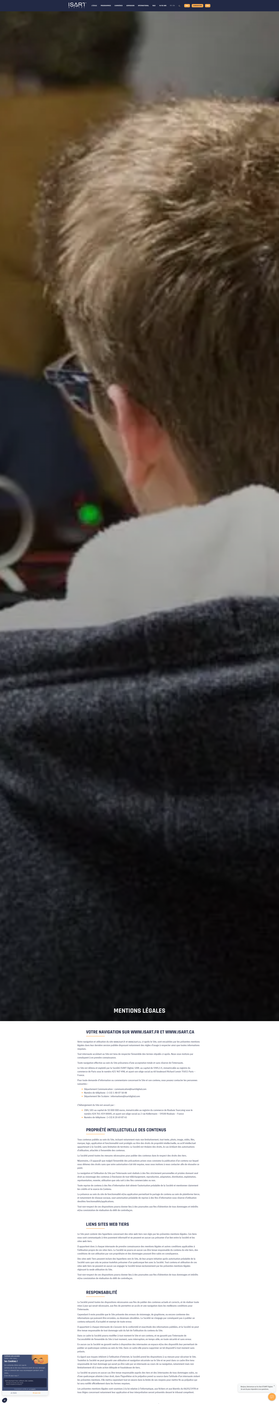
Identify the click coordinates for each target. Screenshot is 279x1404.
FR (171, 5)
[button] (179, 6)
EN (174, 5)
